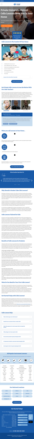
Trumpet (30, 371)
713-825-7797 (14, 420)
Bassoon (4, 374)
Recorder (21, 380)
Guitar (8, 362)
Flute (12, 371)
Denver (6, 393)
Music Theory (22, 371)
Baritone (4, 370)
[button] (15, 184)
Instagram (23, 431)
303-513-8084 (14, 419)
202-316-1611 (14, 417)
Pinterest (20, 431)
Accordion (4, 365)
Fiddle (12, 370)
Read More (6, 123)
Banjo (5, 368)
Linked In (17, 431)
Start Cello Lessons (7, 25)
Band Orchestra (4, 367)
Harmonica (12, 375)
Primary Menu (1, 4)
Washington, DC (4, 426)
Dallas (27, 390)
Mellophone (22, 365)
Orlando (17, 396)
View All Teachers (13, 123)
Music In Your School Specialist (21, 368)
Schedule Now (17, 402)
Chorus (5, 378)
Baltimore (17, 390)
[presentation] (2, 180)
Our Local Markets (9, 427)
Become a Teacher (15, 436)
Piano (12, 115)
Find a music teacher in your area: (9, 414)
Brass (4, 375)
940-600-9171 (14, 418)
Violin (14, 115)
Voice (20, 362)
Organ (22, 375)
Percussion (21, 377)
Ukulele (30, 374)
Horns (12, 377)
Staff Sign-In (20, 436)
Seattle (19, 115)
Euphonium (12, 368)
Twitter (15, 431)
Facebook (14, 431)
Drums (25, 362)
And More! (31, 362)
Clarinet (4, 380)
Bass (4, 371)
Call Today (17, 166)
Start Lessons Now (17, 81)
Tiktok (22, 431)
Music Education (21, 367)
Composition (12, 365)
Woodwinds (30, 380)
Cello (10, 115)
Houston (17, 393)
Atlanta (6, 390)
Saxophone (30, 365)
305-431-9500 (14, 422)
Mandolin (12, 380)
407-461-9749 (14, 423)
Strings (30, 368)
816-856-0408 (14, 421)
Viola (30, 375)
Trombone (30, 370)
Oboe (22, 374)
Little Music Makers (12, 378)
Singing (30, 367)
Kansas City (27, 393)
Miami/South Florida (7, 396)
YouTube (18, 431)
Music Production (21, 370)
